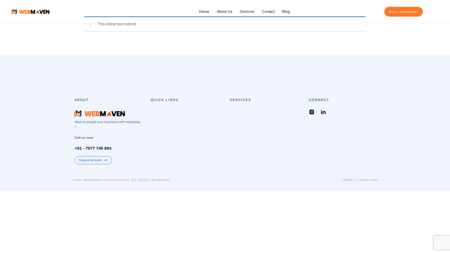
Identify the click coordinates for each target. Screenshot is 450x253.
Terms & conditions (360, 180)
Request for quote (90, 160)
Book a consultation (403, 12)
